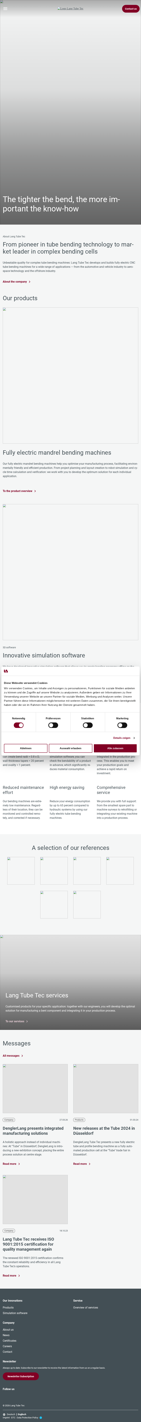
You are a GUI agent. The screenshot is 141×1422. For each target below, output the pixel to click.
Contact (7, 1351)
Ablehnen (25, 748)
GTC (13, 1417)
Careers (7, 1346)
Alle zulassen (115, 748)
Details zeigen (121, 737)
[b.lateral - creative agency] (41, 1417)
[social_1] (7, 1395)
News (6, 1335)
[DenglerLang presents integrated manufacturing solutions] (35, 1089)
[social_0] (3, 1395)
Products (79, 1119)
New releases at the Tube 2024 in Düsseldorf (104, 1131)
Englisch (22, 1414)
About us (8, 1329)
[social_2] (11, 1395)
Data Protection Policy (27, 1417)
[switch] (53, 725)
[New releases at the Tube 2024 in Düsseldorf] (105, 1089)
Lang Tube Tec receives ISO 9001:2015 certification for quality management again (28, 1244)
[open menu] (5, 9)
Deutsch (11, 1414)
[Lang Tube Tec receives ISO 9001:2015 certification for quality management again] (35, 1200)
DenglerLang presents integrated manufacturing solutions (33, 1131)
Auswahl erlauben (70, 748)
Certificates (9, 1340)
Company (8, 1119)
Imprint (6, 1417)
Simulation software (15, 1313)
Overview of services (85, 1307)
